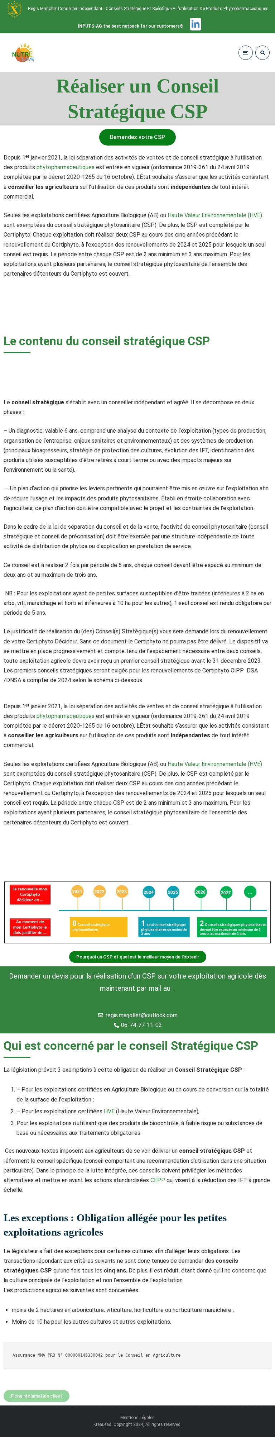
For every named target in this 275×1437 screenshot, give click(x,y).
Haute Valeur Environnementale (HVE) (215, 215)
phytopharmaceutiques (66, 167)
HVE (109, 1111)
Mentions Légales (137, 1417)
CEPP (157, 1180)
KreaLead (102, 1424)
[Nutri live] (27, 52)
